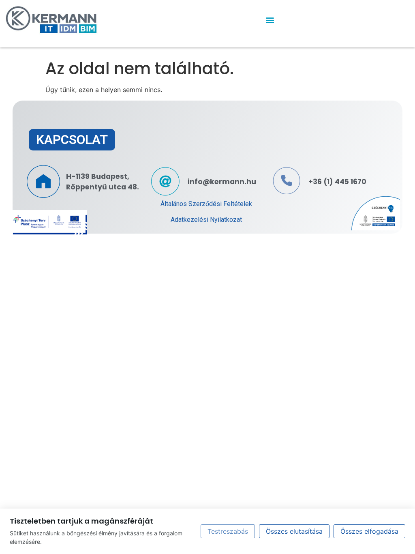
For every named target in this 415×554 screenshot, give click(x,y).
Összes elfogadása (369, 531)
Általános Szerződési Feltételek (206, 204)
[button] (269, 19)
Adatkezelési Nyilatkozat (206, 219)
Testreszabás (228, 531)
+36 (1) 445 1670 (337, 182)
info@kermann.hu (222, 182)
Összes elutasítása (294, 531)
